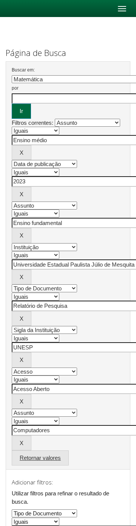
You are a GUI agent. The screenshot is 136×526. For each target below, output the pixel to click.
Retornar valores (40, 458)
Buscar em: (23, 70)
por (15, 88)
